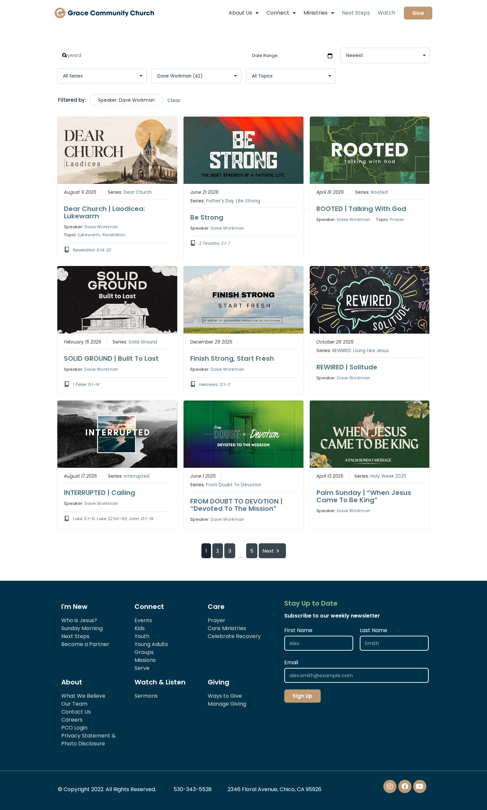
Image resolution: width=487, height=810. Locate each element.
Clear (174, 100)
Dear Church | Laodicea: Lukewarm (104, 212)
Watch (386, 13)
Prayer (397, 219)
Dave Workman (101, 227)
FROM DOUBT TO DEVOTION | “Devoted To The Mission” (236, 505)
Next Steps (356, 13)
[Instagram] (390, 786)
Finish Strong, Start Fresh (232, 358)
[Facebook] (404, 786)
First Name (298, 630)
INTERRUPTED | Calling (99, 492)
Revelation (113, 235)
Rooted (379, 192)
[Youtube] (419, 786)
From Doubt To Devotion (233, 485)
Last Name (373, 630)
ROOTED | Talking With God (361, 208)
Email (291, 662)
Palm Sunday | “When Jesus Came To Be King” (363, 496)
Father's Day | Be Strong (233, 201)
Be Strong (206, 217)
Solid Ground (143, 342)
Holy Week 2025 (388, 476)
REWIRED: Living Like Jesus (360, 351)
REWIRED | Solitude (346, 367)
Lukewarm (89, 235)
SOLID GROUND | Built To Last (111, 358)
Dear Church (138, 192)
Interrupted (136, 476)
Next (268, 550)
